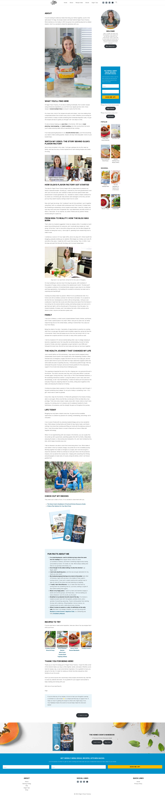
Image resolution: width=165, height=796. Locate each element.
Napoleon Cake (69, 611)
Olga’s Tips (27, 787)
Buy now (107, 742)
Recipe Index (79, 2)
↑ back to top (82, 715)
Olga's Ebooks (110, 108)
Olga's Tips (95, 2)
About (71, 2)
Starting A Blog (26, 783)
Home (65, 2)
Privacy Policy (138, 783)
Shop (26, 790)
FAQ (27, 785)
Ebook (87, 2)
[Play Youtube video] (68, 168)
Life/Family (111, 116)
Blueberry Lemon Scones (57, 611)
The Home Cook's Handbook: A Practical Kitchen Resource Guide (66, 504)
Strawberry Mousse (59, 613)
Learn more (97, 742)
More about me (110, 46)
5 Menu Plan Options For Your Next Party (59, 506)
